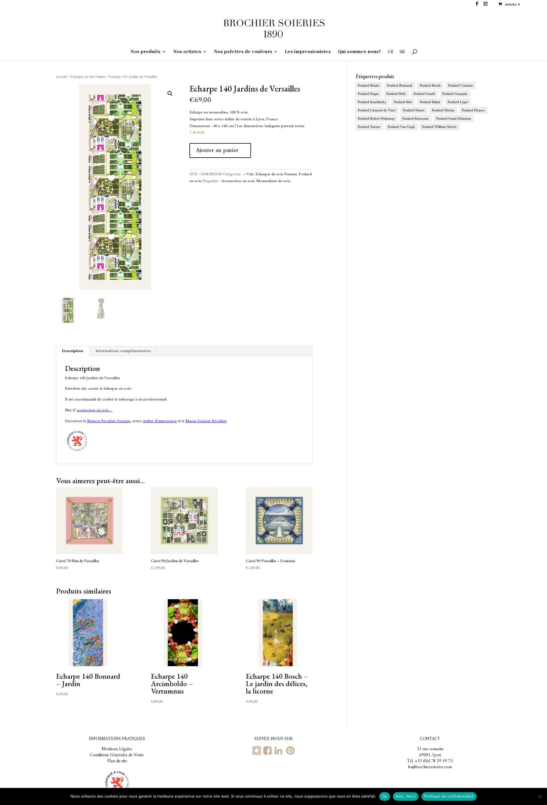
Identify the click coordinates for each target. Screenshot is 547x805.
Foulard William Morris (439, 126)
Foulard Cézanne (460, 85)
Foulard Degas (368, 93)
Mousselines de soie (273, 181)
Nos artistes (187, 52)
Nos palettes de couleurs (243, 52)
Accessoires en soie (238, 181)
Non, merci (406, 796)
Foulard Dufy (396, 93)
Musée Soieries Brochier (206, 421)
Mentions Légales (117, 749)
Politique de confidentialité (449, 796)
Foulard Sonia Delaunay (453, 118)
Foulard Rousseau (415, 118)
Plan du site (117, 761)
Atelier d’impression (160, 421)
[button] (170, 93)
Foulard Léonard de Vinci (376, 110)
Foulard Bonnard (399, 85)
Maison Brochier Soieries (108, 421)
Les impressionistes (308, 52)
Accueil (61, 77)
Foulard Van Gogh (401, 126)
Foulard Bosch (430, 85)
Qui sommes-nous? (359, 52)
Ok (384, 796)
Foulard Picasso (473, 110)
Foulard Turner (369, 126)
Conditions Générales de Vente (117, 755)
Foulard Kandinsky (372, 101)
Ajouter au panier (217, 150)
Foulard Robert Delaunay (376, 118)
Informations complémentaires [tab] (123, 351)
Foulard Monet (413, 110)
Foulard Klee (403, 101)
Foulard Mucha (443, 110)
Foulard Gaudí (424, 93)
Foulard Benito (368, 85)
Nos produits (145, 52)
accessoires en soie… (94, 410)
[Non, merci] (540, 796)
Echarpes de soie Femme (87, 77)
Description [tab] (72, 351)
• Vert (249, 174)
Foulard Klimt (430, 101)
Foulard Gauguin (454, 93)
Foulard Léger (458, 101)
